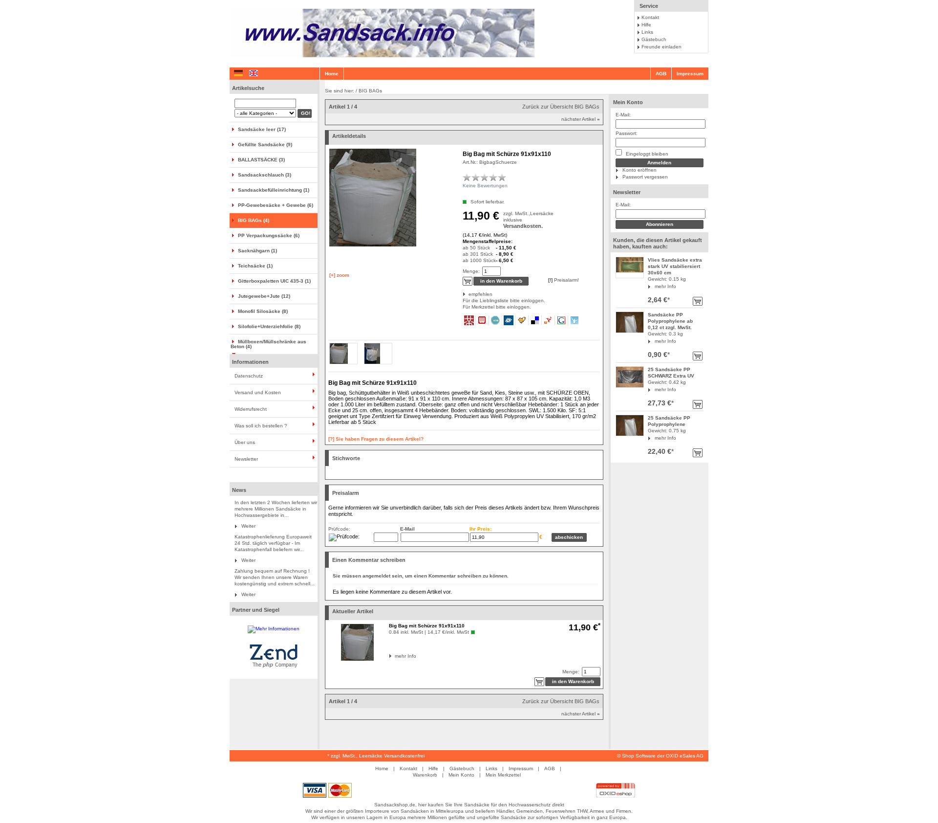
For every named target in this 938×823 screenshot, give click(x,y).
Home (332, 73)
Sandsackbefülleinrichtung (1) (273, 190)
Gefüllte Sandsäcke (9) (265, 144)
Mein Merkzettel (503, 775)
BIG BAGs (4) (253, 220)
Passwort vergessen (645, 176)
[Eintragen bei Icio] (495, 320)
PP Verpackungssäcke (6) (268, 235)
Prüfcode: (339, 529)
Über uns (244, 442)
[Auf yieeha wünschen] (574, 320)
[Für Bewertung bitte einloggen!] (467, 177)
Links (647, 32)
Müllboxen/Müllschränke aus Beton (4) (268, 344)
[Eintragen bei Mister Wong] (469, 320)
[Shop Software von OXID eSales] (615, 796)
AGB (661, 73)
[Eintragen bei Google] (561, 320)
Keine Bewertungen (485, 185)
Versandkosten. (523, 226)
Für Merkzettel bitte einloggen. (463, 307)
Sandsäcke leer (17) (262, 129)
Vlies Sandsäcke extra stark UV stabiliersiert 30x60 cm (675, 266)
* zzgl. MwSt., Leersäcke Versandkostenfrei (376, 755)
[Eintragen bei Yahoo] (548, 320)
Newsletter (246, 459)
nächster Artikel (580, 119)
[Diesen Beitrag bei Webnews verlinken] (482, 320)
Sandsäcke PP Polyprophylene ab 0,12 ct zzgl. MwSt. (670, 321)
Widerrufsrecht (250, 409)
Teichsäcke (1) (255, 265)
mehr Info (665, 286)
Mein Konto (628, 102)
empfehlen (469, 294)
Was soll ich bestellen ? (260, 425)
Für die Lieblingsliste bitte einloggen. (463, 300)
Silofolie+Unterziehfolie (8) (269, 326)
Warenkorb (425, 775)
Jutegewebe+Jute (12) (264, 296)
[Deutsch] (238, 73)
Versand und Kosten (257, 392)
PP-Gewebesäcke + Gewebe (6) (275, 205)
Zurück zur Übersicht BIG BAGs (560, 107)
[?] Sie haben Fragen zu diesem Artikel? (376, 439)
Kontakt (650, 17)
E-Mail (407, 529)
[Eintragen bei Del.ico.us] (535, 320)
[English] (253, 73)
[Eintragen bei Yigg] (522, 320)
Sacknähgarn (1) (257, 250)
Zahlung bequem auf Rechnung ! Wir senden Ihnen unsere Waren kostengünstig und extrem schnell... (274, 577)
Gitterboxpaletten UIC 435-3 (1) (274, 281)
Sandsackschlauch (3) (264, 175)
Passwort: (627, 133)
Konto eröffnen (639, 170)
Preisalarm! (563, 280)
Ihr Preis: (480, 529)
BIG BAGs (370, 90)
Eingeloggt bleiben (646, 153)
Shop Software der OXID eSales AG (663, 755)
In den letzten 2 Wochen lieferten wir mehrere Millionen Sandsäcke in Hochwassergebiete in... (275, 509)
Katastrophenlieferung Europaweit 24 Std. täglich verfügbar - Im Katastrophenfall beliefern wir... (273, 543)
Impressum (690, 73)
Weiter (248, 526)
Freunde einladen (661, 46)
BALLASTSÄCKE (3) (261, 159)
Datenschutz (248, 375)
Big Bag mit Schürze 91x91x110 (427, 625)
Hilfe (646, 24)
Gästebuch (653, 39)
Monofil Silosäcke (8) (263, 311)
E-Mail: (623, 114)
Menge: (471, 271)
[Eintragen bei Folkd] (508, 320)
